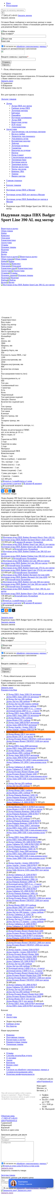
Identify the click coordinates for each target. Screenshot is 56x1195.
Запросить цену (24, 1190)
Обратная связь (8, 1116)
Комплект (5, 264)
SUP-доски (16, 124)
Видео (4, 282)
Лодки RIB (16, 120)
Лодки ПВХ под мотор (21, 106)
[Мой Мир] (9, 491)
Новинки (10, 1035)
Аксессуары (11, 129)
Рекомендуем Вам (9, 690)
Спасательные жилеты (21, 157)
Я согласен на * (26, 1163)
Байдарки (15, 113)
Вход (8, 3)
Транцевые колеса (19, 164)
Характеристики (8, 268)
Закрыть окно (7, 81)
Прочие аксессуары (20, 167)
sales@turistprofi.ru (45, 1081)
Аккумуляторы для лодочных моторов (28, 131)
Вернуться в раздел (9, 256)
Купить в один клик (30, 1166)
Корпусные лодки (19, 122)
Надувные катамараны (21, 117)
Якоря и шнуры (18, 176)
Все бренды (11, 1026)
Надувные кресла (19, 162)
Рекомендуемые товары (16, 1042)
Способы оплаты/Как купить (19, 1055)
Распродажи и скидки (16, 1040)
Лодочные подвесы (20, 146)
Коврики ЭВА (17, 171)
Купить (24, 549)
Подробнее (38, 542)
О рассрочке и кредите (11, 483)
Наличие (5, 278)
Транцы (14, 174)
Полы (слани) (17, 155)
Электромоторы (18, 127)
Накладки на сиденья (20, 150)
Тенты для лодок (18, 169)
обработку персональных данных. (31, 46)
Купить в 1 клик (25, 481)
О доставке (11, 1058)
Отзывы (4, 273)
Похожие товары (8, 275)
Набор (4, 261)
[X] (13, 491)
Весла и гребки (18, 134)
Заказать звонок (25, 15)
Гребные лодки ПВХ (20, 108)
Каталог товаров (8, 99)
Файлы (4, 280)
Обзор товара (7, 259)
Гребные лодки (13, 1024)
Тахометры (16, 148)
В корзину (37, 483)
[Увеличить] (28, 285)
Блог (8, 1067)
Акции (9, 1060)
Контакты (10, 1062)
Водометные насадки (20, 141)
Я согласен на (26, 46)
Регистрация (11, 5)
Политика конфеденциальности (20, 1074)
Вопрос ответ (12, 1065)
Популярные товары (15, 1037)
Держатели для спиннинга (23, 136)
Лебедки (15, 143)
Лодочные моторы (19, 110)
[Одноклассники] (6, 491)
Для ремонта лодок (19, 139)
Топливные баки (18, 160)
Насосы (14, 153)
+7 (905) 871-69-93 (9, 15)
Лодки (9, 103)
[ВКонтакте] (2, 491)
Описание (5, 266)
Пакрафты (16, 115)
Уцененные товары (14, 1044)
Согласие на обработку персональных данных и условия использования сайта (27, 1070)
